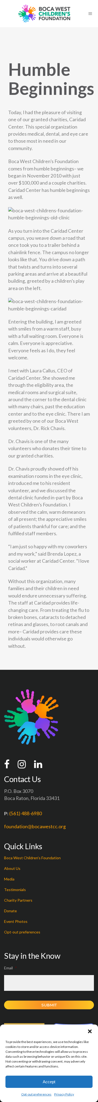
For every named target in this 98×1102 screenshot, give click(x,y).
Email (10, 968)
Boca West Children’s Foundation (32, 857)
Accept (49, 1081)
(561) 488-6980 (25, 813)
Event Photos (15, 921)
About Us (12, 868)
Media (9, 879)
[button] (90, 1031)
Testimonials (15, 889)
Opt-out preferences (36, 1094)
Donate (10, 910)
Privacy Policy (64, 1094)
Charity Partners (18, 900)
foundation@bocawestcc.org (35, 826)
